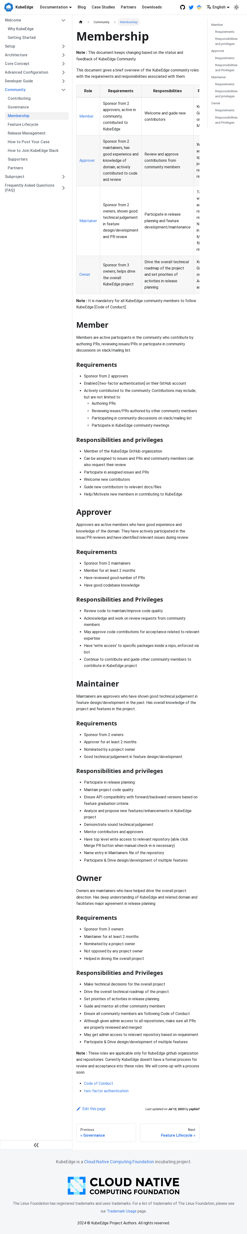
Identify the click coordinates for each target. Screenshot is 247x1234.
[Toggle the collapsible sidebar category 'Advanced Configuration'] (63, 72)
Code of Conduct (98, 1083)
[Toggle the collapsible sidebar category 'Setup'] (63, 46)
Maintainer (88, 221)
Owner (84, 274)
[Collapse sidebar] (36, 1145)
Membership (18, 115)
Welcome (13, 20)
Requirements (224, 32)
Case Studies (103, 7)
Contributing (19, 98)
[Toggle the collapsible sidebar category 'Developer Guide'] (63, 81)
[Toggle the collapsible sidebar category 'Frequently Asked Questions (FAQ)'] (63, 188)
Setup (10, 46)
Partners (128, 7)
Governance (18, 107)
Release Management (27, 133)
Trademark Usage (122, 1211)
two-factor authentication (106, 1091)
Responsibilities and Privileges (226, 67)
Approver (87, 160)
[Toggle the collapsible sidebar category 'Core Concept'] (63, 64)
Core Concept (17, 63)
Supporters (18, 159)
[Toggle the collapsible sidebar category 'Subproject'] (63, 177)
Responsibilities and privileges (226, 41)
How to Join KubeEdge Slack (33, 150)
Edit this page (94, 1108)
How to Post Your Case (28, 142)
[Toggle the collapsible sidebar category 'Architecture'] (63, 55)
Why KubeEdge (21, 29)
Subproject (14, 176)
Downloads (152, 7)
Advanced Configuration (26, 72)
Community (15, 89)
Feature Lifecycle (23, 124)
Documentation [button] (54, 7)
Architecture (16, 55)
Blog (82, 7)
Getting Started (22, 37)
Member (86, 116)
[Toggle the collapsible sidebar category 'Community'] (63, 90)
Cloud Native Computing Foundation (119, 1161)
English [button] (219, 7)
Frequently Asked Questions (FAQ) (30, 187)
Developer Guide (19, 81)
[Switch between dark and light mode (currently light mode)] (236, 7)
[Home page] (80, 22)
